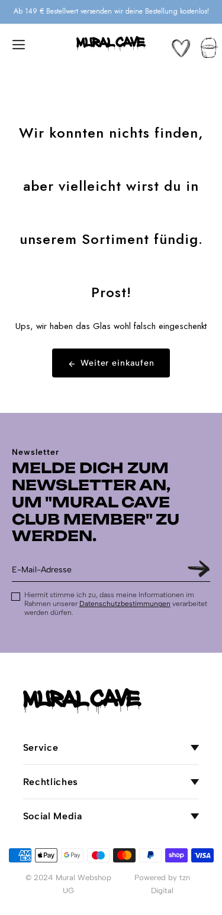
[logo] (111, 43)
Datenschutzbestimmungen (124, 604)
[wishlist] (181, 47)
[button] (18, 43)
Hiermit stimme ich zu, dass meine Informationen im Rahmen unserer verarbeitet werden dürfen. (115, 604)
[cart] (209, 47)
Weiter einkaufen (117, 363)
